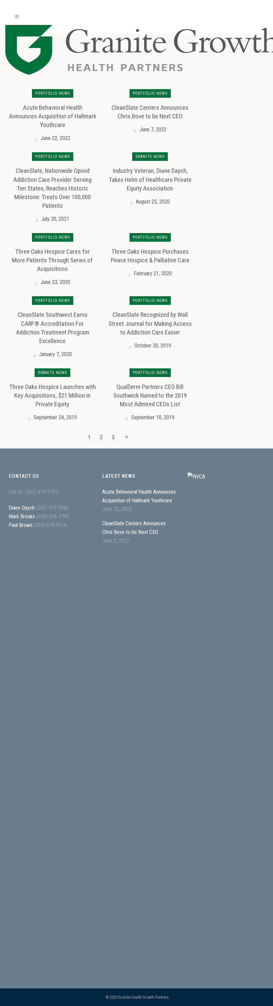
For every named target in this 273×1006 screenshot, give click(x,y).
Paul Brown (20, 525)
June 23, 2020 (54, 282)
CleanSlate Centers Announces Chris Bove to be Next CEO (134, 527)
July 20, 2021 (54, 219)
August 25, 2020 (152, 201)
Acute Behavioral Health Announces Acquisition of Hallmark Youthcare (52, 116)
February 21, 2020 (152, 273)
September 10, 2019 (152, 417)
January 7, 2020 (55, 354)
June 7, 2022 (152, 129)
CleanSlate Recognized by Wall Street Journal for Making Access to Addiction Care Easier (150, 323)
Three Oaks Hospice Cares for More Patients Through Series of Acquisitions (52, 260)
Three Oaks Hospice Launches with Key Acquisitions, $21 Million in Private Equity (52, 395)
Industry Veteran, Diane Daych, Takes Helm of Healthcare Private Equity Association (150, 179)
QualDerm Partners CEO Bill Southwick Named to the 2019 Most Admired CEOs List (150, 395)
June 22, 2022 (54, 138)
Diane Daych (22, 508)
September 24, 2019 (54, 417)
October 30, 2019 (152, 345)
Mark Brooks (22, 516)
